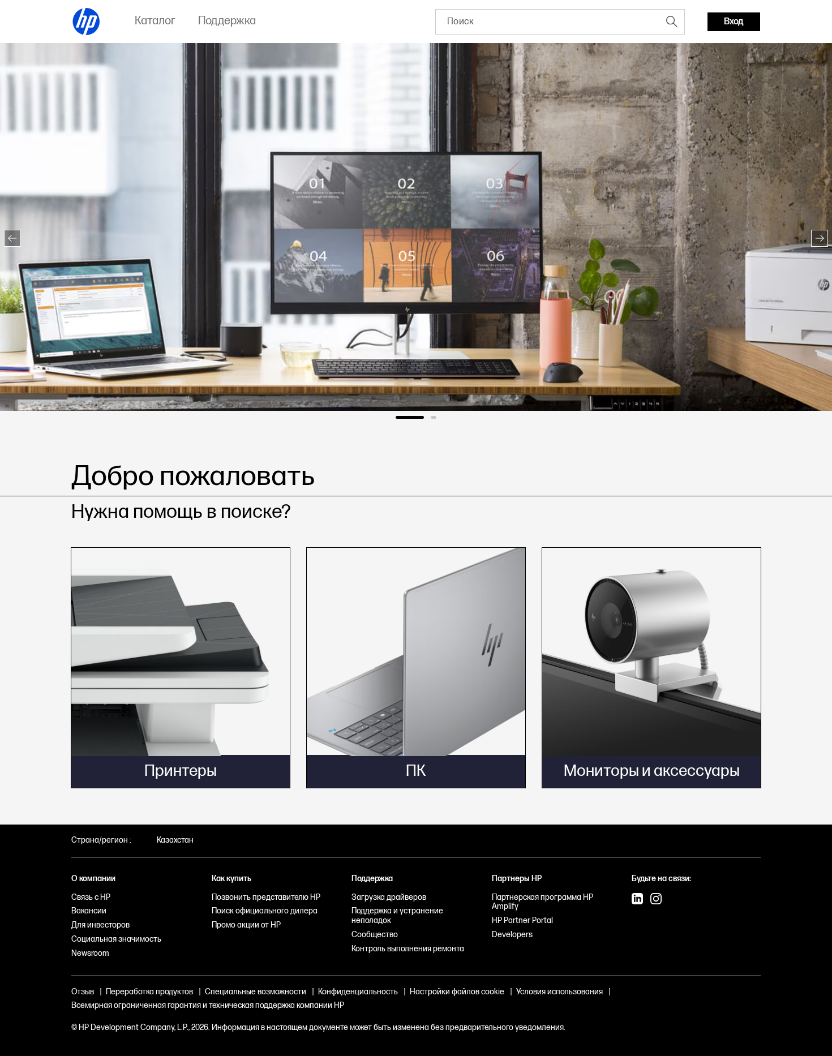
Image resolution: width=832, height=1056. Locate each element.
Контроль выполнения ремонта (407, 949)
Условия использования (559, 992)
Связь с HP (90, 897)
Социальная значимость (116, 939)
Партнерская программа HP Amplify (542, 902)
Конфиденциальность (358, 992)
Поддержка (372, 878)
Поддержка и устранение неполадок (397, 915)
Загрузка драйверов (388, 897)
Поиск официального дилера (265, 911)
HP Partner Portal (522, 920)
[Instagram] (656, 900)
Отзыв (82, 992)
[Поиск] (672, 21)
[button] (12, 238)
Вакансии (88, 911)
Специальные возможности (255, 992)
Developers (512, 934)
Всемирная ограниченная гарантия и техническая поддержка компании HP (207, 1005)
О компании (93, 878)
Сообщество (374, 934)
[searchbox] (547, 22)
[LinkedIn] (637, 900)
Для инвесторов (100, 925)
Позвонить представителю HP (266, 897)
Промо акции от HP (246, 925)
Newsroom (90, 953)
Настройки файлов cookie (457, 992)
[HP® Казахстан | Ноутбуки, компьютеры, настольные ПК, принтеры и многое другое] (86, 21)
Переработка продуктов (149, 992)
